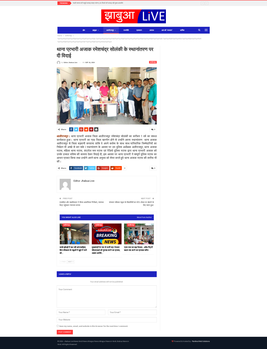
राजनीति (126, 30)
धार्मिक (182, 30)
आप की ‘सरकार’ (167, 30)
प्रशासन (139, 30)
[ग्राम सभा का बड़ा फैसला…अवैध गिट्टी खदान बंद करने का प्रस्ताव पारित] (139, 234)
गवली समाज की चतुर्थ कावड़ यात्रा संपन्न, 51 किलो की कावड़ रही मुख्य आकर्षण (98, 3)
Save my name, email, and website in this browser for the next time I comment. (93, 326)
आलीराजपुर (110, 30)
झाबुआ (95, 30)
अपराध (151, 30)
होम (84, 30)
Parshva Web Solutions (201, 341)
